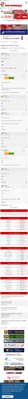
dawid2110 (6, 74)
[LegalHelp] (14, 37)
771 (20, 224)
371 (20, 229)
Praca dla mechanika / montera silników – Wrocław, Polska (12, 296)
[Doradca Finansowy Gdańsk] (14, 332)
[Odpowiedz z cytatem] (24, 54)
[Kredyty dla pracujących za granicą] (14, 350)
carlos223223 (8, 229)
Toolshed (3, 297)
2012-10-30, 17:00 (6, 190)
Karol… (3, 303)
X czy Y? (8, 257)
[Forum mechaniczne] (11, 4)
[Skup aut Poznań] (14, 27)
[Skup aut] (14, 32)
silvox (6, 53)
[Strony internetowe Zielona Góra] (14, 359)
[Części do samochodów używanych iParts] (14, 16)
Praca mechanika (8, 285)
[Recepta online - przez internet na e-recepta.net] (14, 21)
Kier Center (3, 323)
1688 (20, 222)
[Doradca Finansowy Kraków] (14, 336)
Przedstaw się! (8, 284)
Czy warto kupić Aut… (9, 252)
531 (20, 227)
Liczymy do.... (8, 259)
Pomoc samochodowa (8, 282)
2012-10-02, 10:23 (6, 173)
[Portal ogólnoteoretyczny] (14, 354)
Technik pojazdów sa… (8, 272)
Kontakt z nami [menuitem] (23, 327)
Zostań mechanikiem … (8, 255)
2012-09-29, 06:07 (6, 117)
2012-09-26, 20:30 (6, 82)
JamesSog (9, 240)
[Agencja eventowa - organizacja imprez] (14, 382)
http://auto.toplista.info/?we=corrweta (9, 123)
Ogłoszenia (7, 323)
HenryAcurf (8, 239)
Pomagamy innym (8, 274)
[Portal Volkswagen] (14, 368)
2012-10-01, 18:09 (6, 158)
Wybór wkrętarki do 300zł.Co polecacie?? (9, 307)
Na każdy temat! (8, 287)
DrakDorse (9, 244)
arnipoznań (8, 225)
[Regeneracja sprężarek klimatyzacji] (14, 377)
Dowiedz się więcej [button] (7, 393)
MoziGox (8, 242)
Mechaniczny (8, 222)
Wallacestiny (8, 237)
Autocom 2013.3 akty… (8, 254)
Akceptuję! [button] (7, 396)
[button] (14, 50)
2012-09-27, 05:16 (6, 100)
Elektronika (8, 289)
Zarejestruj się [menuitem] (4, 8)
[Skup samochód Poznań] (14, 373)
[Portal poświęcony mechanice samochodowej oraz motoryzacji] (14, 12)
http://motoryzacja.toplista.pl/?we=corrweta (11, 120)
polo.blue (3, 316)
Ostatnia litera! (8, 270)
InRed (8, 227)
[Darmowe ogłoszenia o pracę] (14, 345)
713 (20, 225)
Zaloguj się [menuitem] (11, 8)
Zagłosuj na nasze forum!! (9, 45)
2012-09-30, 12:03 (6, 137)
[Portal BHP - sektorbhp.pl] (14, 364)
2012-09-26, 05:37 (6, 58)
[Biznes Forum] (14, 341)
